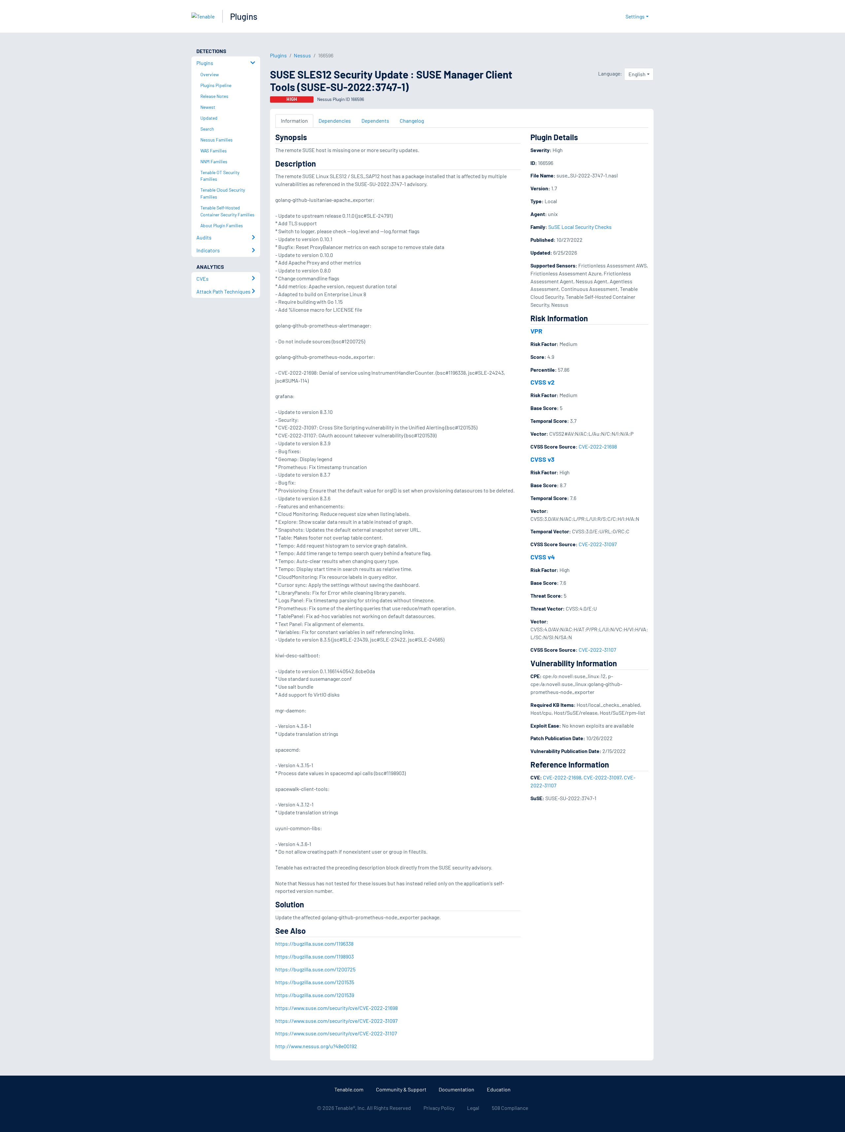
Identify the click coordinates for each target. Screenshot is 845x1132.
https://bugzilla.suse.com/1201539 (314, 995)
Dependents (375, 120)
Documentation (456, 1089)
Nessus (302, 55)
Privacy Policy (439, 1108)
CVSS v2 (542, 382)
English (637, 74)
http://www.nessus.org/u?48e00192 (316, 1046)
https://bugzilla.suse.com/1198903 (314, 956)
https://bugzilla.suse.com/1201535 (314, 982)
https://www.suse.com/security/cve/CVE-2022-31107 (336, 1033)
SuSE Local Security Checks (580, 227)
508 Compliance (510, 1108)
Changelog (412, 120)
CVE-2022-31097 (598, 544)
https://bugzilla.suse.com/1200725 (315, 969)
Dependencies (335, 120)
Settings (635, 16)
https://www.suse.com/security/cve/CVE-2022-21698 (336, 1008)
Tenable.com (348, 1089)
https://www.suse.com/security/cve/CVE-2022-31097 (336, 1021)
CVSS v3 (542, 459)
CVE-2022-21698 (598, 446)
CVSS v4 (542, 557)
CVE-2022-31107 (597, 649)
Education (499, 1089)
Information (294, 120)
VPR (536, 331)
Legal (473, 1108)
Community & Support (401, 1089)
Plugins (243, 16)
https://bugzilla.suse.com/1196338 (314, 943)
